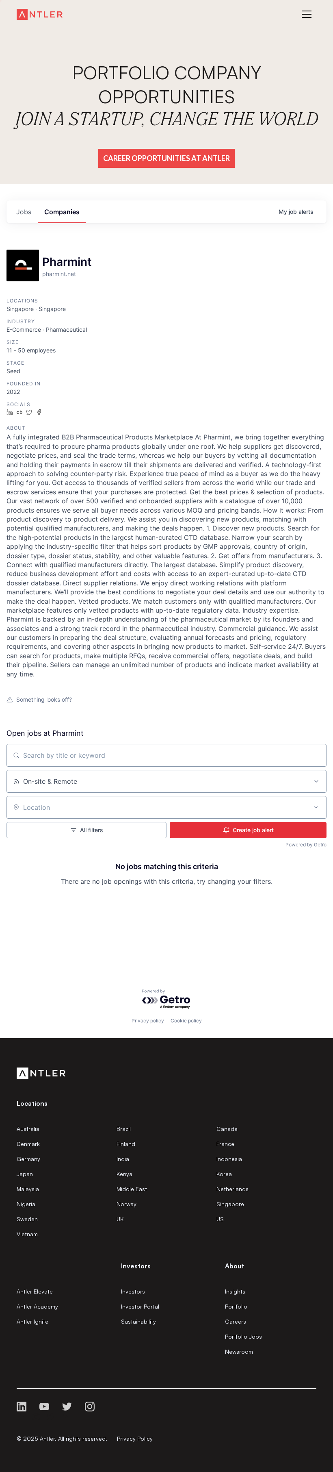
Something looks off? (44, 699)
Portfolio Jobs (243, 1336)
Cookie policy (186, 1021)
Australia (28, 1128)
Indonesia (229, 1158)
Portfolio (236, 1306)
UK (120, 1218)
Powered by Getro (306, 844)
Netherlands (232, 1188)
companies (62, 212)
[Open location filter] (316, 807)
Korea (224, 1173)
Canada (227, 1128)
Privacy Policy (135, 1438)
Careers (235, 1321)
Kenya (124, 1173)
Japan (25, 1173)
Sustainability (138, 1321)
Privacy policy (148, 1021)
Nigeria (26, 1203)
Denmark (28, 1143)
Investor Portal (140, 1306)
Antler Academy (37, 1306)
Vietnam (27, 1234)
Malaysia (28, 1188)
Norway (126, 1203)
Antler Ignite (32, 1321)
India (123, 1158)
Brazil (124, 1128)
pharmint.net (59, 273)
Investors (133, 1291)
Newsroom (239, 1351)
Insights (235, 1291)
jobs (23, 212)
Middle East (132, 1188)
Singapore (230, 1203)
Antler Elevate (35, 1291)
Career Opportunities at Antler (166, 158)
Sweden (27, 1218)
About (234, 1266)
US (220, 1218)
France (225, 1143)
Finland (126, 1143)
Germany (28, 1158)
